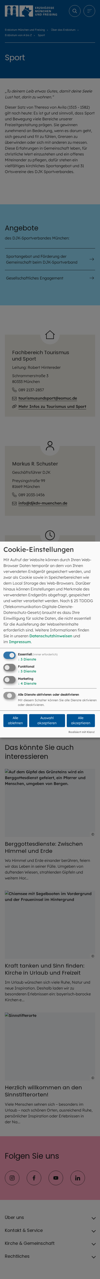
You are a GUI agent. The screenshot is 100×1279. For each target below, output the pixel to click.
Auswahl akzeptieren (47, 720)
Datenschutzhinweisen (50, 635)
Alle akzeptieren (80, 720)
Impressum (20, 641)
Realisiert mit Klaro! (81, 731)
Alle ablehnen (15, 720)
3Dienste (27, 659)
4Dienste (27, 683)
